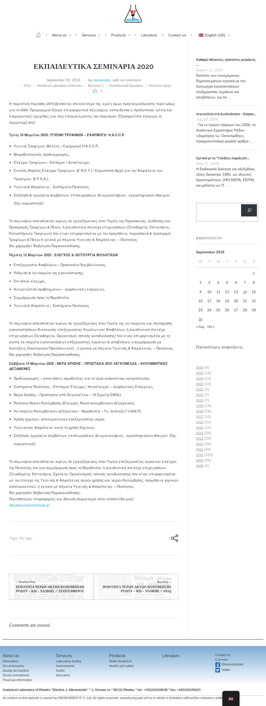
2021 (199, 395)
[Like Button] (95, 91)
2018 (199, 411)
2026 (199, 368)
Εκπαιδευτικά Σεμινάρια (126, 86)
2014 (199, 433)
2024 (199, 378)
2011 (199, 449)
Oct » (211, 327)
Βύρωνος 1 (96, 86)
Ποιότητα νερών (160, 86)
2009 (199, 460)
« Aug (200, 327)
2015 (199, 428)
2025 (199, 373)
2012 (199, 444)
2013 (199, 438)
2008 (199, 466)
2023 (199, 384)
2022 (199, 389)
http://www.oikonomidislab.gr (29, 505)
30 (200, 319)
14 (245, 292)
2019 (199, 406)
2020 (27, 86)
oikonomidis (101, 80)
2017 (199, 417)
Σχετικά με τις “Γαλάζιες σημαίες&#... (222, 158)
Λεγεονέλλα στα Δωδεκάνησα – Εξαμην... (226, 114)
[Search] (249, 210)
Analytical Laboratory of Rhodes (59, 86)
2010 (199, 455)
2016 (199, 422)
